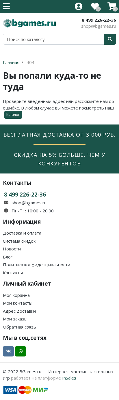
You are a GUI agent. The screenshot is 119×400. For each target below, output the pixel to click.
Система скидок (19, 241)
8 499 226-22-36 (99, 20)
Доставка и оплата (22, 233)
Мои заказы (15, 319)
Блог (7, 257)
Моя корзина (16, 295)
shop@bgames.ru (98, 26)
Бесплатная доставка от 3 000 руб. (59, 134)
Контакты (13, 273)
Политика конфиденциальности (36, 264)
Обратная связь (19, 327)
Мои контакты (17, 303)
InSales (69, 378)
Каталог (13, 114)
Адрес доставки (19, 311)
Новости (12, 249)
